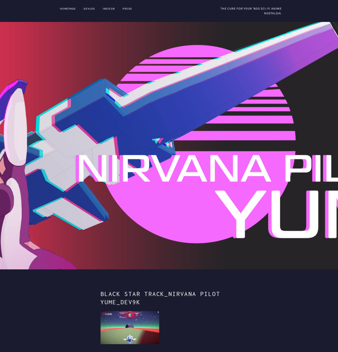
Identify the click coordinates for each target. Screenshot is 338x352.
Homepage (68, 8)
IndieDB (109, 8)
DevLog (89, 8)
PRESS (127, 8)
